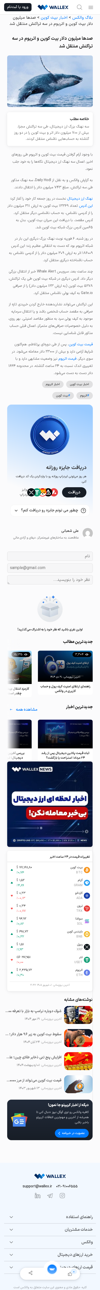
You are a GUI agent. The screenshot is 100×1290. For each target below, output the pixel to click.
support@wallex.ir (37, 1186)
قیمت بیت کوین (81, 344)
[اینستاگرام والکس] (62, 1195)
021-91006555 (67, 1186)
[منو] (91, 7)
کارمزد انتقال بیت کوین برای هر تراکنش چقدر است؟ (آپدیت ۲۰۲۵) (65, 691)
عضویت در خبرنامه (73, 1133)
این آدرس (86, 206)
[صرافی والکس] (53, 7)
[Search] (79, 7)
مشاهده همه (26, 710)
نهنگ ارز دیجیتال (80, 198)
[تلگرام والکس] (50, 1195)
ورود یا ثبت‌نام (17, 7)
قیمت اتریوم (67, 358)
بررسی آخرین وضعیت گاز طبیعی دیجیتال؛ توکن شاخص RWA (65, 755)
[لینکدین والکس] (38, 1195)
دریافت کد (74, 493)
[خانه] (52, 1269)
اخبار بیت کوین (54, 18)
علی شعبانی (70, 531)
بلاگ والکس (82, 18)
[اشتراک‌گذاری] (30, 1273)
